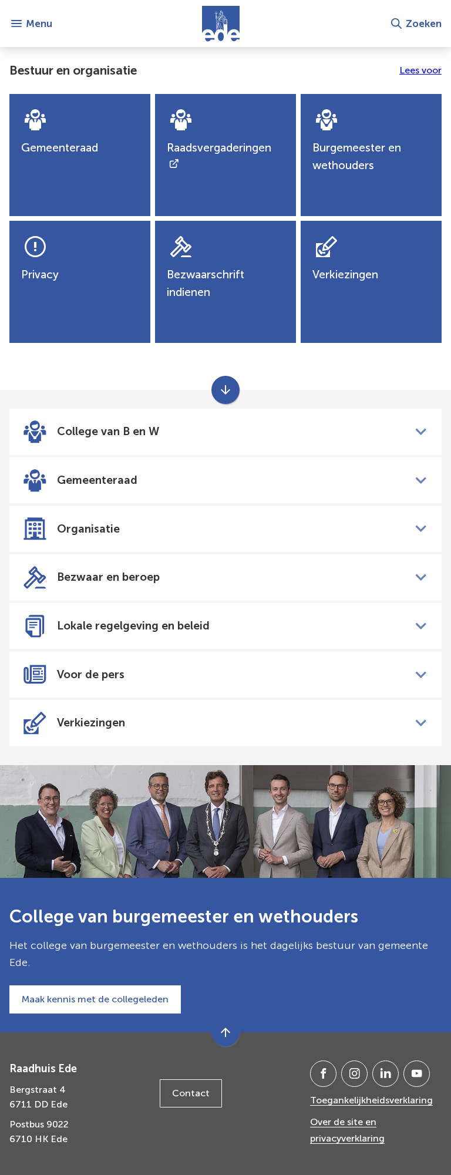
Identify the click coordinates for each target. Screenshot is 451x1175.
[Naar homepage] (221, 23)
